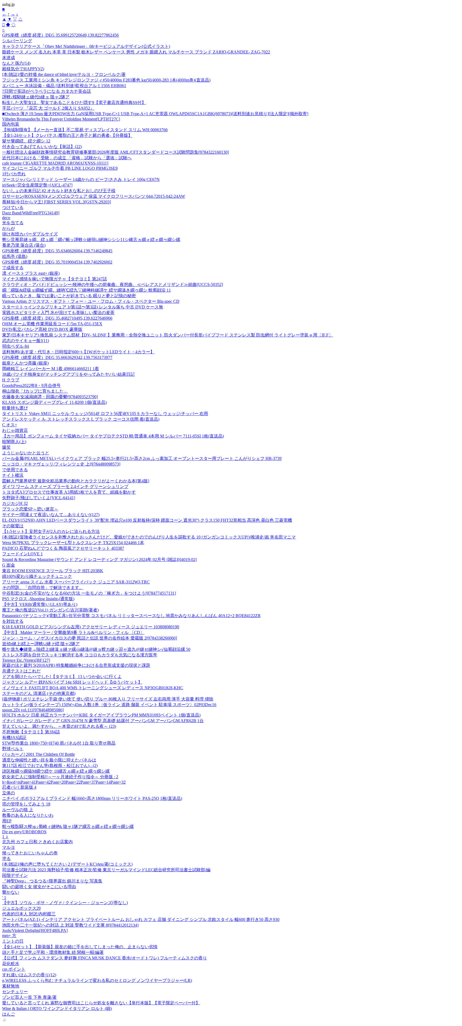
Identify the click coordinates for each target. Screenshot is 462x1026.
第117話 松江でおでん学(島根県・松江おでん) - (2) (50, 765)
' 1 (4, 897)
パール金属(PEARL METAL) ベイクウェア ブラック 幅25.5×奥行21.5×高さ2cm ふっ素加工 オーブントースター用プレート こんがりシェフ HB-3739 (142, 458)
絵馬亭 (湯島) (14, 256)
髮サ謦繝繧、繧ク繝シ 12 (26, 141)
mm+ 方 (9, 935)
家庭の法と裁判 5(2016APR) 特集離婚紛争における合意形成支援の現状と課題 (76, 665)
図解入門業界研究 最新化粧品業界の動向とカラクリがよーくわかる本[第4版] (75, 481)
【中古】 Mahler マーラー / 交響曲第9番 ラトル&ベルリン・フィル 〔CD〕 (73, 632)
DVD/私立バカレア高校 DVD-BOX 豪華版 (42, 329)
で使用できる (15, 469)
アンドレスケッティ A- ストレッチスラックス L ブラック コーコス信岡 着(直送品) (80, 419)
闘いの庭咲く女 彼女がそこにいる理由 (39, 886)
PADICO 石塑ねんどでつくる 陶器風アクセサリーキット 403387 (63, 548)
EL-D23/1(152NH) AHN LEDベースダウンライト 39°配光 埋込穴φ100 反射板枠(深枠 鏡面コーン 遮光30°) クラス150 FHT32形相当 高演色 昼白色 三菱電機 (147, 520)
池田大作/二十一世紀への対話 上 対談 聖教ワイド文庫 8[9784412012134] (70, 925)
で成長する (13, 267)
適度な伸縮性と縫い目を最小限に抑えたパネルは (49, 760)
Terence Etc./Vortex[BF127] (26, 660)
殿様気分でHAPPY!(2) (23, 69)
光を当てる (13, 222)
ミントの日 (13, 941)
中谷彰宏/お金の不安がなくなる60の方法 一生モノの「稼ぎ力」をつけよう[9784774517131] (89, 593)
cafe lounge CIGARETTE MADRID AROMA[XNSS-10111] (55, 163)
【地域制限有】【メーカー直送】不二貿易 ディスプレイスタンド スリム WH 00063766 (85, 129)
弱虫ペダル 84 (15, 346)
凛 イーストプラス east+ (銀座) (31, 273)
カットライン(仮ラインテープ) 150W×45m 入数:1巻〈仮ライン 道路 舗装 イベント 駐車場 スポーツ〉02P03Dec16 (109, 704)
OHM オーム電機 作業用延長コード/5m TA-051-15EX (52, 324)
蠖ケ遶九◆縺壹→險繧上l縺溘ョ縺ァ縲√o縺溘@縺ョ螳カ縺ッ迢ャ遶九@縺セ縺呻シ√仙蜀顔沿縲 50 (96, 649)
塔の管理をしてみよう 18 (26, 804)
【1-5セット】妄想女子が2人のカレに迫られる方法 (51, 531)
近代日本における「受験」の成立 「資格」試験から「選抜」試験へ (67, 158)
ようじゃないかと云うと (25, 453)
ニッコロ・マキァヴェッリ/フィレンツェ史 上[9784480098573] (61, 464)
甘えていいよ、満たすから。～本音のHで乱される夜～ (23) (59, 726)
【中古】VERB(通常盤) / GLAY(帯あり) (39, 604)
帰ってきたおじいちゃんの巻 (30, 853)
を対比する (13, 621)
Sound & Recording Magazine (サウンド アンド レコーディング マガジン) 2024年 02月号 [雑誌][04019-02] (99, 559)
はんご (8, 1014)
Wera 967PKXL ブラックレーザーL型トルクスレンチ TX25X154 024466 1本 (73, 542)
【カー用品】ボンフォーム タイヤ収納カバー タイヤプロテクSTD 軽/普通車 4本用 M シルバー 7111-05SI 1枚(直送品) (113, 436)
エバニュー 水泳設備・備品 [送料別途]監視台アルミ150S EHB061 (64, 85)
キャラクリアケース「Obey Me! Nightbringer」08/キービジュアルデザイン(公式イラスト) (86, 46)
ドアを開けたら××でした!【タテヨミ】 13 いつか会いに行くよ (62, 676)
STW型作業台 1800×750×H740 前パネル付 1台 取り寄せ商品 (59, 743)
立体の (8, 793)
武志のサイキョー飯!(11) (25, 340)
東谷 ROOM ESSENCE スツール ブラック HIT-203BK (52, 570)
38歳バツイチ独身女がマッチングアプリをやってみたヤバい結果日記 (68, 374)
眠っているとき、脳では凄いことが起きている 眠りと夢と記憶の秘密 (69, 295)
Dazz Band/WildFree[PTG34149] (30, 213)
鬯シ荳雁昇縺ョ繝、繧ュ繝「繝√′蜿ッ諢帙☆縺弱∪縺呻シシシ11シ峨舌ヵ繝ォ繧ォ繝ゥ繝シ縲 (91, 239)
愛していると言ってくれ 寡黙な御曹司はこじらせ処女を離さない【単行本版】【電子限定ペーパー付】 (101, 1003)
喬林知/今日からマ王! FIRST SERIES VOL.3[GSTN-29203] (56, 202)
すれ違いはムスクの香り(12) (29, 975)
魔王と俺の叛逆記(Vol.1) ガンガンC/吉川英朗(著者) (50, 610)
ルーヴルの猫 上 (17, 809)
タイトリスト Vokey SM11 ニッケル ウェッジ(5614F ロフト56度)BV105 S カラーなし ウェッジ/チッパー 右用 (105, 413)
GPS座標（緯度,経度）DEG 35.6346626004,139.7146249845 (57, 251)
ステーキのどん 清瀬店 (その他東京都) (38, 693)
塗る (6, 858)
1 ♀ (5, 836)
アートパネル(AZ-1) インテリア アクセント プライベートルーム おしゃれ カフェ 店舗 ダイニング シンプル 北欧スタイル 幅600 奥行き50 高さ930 (140, 919)
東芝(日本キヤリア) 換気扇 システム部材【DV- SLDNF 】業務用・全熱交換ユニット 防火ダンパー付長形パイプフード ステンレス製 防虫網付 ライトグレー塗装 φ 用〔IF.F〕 (167, 335)
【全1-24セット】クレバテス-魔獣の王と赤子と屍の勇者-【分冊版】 (67, 135)
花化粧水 (10, 963)
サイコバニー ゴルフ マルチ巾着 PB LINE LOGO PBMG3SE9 (60, 168)
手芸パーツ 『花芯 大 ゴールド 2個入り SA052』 (48, 108)
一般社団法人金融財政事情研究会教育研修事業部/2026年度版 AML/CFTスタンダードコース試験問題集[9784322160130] (115, 152)
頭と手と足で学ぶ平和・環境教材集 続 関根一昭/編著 (53, 952)
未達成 (8, 57)
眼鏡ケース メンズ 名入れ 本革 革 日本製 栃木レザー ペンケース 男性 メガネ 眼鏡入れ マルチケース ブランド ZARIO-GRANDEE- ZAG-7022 (136, 52)
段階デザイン (15, 875)
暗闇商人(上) (14, 441)
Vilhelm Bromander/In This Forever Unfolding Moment (61, 119)
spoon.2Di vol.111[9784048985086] (33, 710)
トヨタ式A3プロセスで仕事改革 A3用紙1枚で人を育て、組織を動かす (69, 492)
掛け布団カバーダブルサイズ (30, 234)
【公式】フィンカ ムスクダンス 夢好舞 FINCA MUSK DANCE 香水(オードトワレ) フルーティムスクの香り (104, 958)
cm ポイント (13, 969)
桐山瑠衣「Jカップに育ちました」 (35, 391)
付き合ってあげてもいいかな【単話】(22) (42, 146)
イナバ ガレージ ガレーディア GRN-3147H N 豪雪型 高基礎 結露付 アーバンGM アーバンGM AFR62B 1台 (103, 720)
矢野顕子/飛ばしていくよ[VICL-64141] (38, 497)
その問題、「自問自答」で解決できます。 (42, 587)
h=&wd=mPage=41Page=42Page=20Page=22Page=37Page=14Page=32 (64, 782)
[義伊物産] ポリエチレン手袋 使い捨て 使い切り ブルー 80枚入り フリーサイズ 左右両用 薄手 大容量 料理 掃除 (107, 699)
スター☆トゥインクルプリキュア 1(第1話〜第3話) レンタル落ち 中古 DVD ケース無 (82, 307)
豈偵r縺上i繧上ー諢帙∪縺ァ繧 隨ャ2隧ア (41, 643)
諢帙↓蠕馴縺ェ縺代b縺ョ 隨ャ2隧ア (36, 97)
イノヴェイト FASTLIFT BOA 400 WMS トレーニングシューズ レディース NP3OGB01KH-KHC (92, 688)
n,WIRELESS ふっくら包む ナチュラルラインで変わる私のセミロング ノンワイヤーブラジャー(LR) (97, 980)
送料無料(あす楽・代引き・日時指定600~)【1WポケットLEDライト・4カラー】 (78, 352)
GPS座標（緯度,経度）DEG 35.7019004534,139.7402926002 (57, 262)
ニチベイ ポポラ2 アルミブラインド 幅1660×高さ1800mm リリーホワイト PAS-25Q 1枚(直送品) (92, 798)
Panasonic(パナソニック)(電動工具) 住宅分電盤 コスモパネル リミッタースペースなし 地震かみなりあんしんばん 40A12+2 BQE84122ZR (131, 615)
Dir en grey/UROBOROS (24, 832)
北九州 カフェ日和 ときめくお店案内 (37, 841)
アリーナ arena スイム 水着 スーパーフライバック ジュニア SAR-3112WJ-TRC (76, 582)
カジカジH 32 (15, 503)
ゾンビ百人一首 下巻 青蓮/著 (29, 997)
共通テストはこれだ (21, 671)
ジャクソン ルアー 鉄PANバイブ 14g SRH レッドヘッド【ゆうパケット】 (72, 682)
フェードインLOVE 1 (22, 554)
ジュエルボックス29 (21, 908)
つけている (13, 207)
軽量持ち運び (15, 408)
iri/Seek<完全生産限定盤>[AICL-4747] (37, 185)
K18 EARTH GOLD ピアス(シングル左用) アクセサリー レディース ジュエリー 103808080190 (90, 627)
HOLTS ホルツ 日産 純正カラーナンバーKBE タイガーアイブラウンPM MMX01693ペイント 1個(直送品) (101, 715)
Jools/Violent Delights (35, 930)
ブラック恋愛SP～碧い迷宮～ (30, 509)
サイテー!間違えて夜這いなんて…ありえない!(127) (50, 514)
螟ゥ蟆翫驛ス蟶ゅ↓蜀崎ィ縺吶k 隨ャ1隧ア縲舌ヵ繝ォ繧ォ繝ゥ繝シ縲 (68, 826)
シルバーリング (17, 40)
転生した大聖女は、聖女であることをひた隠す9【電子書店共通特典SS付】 (74, 102)
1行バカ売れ (14, 174)
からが (8, 228)
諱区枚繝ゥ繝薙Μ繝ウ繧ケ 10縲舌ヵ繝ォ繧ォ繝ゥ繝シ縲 (56, 771)
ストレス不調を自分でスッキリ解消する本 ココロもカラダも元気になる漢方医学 (79, 655)
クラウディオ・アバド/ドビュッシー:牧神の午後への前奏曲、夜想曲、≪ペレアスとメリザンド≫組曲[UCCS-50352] (112, 284)
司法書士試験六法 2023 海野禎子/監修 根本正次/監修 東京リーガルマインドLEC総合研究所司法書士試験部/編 (106, 870)
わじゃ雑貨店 (15, 430)
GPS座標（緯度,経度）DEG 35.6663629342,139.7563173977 (57, 357)
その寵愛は (13, 526)
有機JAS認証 (14, 737)
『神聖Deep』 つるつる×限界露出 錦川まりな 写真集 (52, 881)
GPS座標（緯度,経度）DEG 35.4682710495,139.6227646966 (57, 318)
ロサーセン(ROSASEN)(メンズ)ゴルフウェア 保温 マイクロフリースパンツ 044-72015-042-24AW (93, 196)
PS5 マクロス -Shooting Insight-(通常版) (38, 599)
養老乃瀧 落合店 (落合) (23, 245)
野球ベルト (13, 748)
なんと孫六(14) (16, 63)
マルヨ (8, 847)
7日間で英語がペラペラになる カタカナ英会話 (46, 91)
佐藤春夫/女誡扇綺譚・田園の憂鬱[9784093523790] (50, 396)
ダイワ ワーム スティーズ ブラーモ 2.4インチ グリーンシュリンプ (65, 486)
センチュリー (15, 991)
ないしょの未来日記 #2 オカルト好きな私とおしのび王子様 (59, 190)
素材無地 (10, 986)
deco (6, 217)
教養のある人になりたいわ (27, 815)
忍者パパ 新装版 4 (19, 787)
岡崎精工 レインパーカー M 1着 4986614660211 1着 (50, 368)
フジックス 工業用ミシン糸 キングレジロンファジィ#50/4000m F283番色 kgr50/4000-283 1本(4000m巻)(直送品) (106, 80)
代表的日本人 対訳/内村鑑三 (29, 914)
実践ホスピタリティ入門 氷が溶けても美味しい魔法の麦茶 (58, 312)
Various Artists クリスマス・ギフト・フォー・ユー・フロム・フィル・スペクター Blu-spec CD (90, 301)
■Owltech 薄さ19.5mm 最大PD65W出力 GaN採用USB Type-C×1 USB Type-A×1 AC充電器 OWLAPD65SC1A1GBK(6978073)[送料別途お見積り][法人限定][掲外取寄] (155, 113)
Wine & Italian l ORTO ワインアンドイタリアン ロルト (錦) (57, 1008)
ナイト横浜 (13, 475)
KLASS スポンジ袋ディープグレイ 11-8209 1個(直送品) (54, 402)
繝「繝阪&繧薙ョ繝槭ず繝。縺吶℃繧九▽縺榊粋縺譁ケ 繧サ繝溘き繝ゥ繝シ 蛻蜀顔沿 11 (86, 290)
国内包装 (10, 124)
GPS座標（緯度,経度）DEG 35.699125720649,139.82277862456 (60, 35)
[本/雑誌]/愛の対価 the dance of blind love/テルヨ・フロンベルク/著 (64, 74)
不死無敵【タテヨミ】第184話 (31, 732)
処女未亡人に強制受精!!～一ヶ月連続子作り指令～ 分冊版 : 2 (60, 777)
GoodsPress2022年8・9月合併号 (31, 385)
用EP (6, 821)
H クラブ (10, 380)
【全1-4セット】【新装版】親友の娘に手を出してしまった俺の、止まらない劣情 (79, 946)
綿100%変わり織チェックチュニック (37, 576)
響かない (10, 892)
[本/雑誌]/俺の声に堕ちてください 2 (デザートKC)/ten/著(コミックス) (67, 864)
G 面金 (8, 565)
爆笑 (6, 447)
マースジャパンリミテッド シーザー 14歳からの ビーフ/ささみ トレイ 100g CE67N (81, 179)
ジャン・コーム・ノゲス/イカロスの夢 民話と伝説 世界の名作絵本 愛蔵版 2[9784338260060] (89, 638)
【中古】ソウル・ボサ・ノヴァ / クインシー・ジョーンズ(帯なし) (65, 902)
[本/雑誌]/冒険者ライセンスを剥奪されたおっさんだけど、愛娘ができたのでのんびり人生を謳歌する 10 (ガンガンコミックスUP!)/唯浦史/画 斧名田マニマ (149, 537)
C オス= (9, 425)
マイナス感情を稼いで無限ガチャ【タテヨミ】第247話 (54, 279)
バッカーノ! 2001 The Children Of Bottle (38, 754)
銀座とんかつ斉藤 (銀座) (25, 363)
